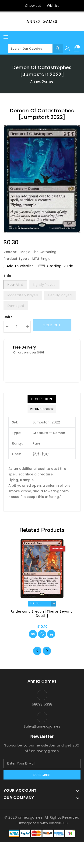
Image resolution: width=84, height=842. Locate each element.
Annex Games (41, 21)
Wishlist (53, 5)
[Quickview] (33, 634)
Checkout (33, 5)
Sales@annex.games (42, 726)
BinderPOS (58, 822)
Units (8, 317)
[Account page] (67, 48)
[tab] (42, 399)
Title (7, 275)
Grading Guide (60, 266)
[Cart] (77, 48)
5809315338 (42, 704)
